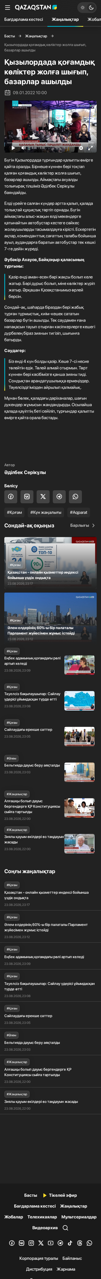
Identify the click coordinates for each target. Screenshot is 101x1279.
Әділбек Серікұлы (25, 472)
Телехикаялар (42, 1216)
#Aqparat (78, 512)
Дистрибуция (39, 1269)
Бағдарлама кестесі (23, 19)
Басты (9, 36)
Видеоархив (45, 1227)
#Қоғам (14, 512)
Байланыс (72, 1258)
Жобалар (13, 1216)
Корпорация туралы (38, 1258)
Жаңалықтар (65, 19)
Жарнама (66, 1269)
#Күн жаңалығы (45, 512)
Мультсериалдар (79, 1216)
